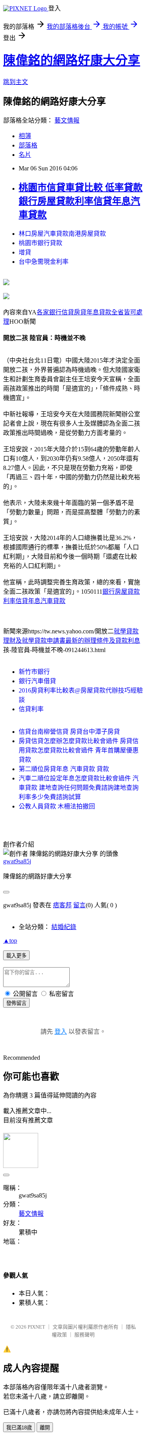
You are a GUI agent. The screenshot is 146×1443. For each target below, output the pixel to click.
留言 (79, 905)
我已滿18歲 (19, 1428)
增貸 (25, 252)
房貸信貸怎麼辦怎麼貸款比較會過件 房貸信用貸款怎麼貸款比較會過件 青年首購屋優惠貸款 (79, 750)
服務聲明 (84, 1335)
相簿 (25, 136)
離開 (45, 1428)
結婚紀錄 (63, 927)
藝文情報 (67, 120)
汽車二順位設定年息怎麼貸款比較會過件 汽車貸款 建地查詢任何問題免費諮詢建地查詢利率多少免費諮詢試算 (79, 787)
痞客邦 (62, 905)
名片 (25, 154)
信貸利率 (31, 709)
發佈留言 (16, 1003)
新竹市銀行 (34, 671)
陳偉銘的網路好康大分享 (71, 60)
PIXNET (36, 1327)
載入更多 (16, 956)
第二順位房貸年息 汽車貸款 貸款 (64, 769)
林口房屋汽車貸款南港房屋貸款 (62, 233)
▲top (10, 940)
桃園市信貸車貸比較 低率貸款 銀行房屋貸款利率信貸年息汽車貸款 (80, 201)
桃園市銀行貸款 (40, 243)
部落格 (28, 145)
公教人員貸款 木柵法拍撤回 (57, 806)
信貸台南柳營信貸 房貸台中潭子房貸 (69, 731)
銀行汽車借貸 (37, 681)
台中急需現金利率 (44, 261)
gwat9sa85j (17, 861)
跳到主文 (15, 82)
